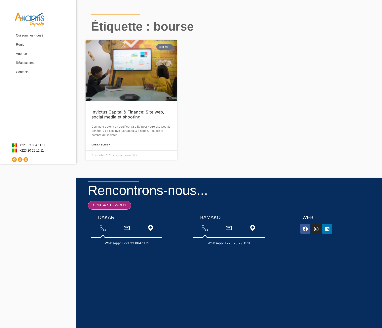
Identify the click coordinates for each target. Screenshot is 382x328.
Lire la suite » (101, 144)
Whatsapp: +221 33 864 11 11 (127, 243)
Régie (20, 44)
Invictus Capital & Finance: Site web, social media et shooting (128, 114)
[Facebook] (14, 159)
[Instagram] (20, 159)
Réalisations (25, 62)
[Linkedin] (25, 159)
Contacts (22, 72)
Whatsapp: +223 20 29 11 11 (229, 243)
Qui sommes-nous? (29, 35)
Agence (21, 53)
